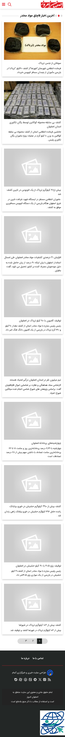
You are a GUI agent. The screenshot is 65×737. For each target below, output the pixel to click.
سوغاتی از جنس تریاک (49, 63)
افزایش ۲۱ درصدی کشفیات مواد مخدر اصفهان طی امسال (32, 257)
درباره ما (25, 658)
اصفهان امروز (32, 697)
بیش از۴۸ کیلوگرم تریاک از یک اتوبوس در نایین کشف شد (34, 192)
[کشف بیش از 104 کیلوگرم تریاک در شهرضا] (32, 603)
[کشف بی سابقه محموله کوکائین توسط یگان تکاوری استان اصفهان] (32, 100)
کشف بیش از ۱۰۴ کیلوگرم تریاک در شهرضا (40, 625)
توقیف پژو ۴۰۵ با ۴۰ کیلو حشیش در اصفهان (38, 566)
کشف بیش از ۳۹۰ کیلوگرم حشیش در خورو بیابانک (35, 506)
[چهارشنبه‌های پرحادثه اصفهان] (32, 421)
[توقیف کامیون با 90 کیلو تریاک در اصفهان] (32, 298)
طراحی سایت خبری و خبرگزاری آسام (29, 673)
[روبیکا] (25, 680)
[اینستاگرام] (44, 680)
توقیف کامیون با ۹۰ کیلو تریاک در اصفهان (40, 321)
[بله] (15, 680)
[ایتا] (30, 680)
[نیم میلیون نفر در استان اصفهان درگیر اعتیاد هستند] (32, 357)
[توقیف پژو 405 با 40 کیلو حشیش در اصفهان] (32, 543)
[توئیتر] (40, 680)
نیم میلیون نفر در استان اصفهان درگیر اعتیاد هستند (35, 380)
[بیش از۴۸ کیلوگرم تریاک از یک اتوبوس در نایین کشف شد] (32, 167)
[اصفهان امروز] (52, 4)
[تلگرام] (35, 680)
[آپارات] (20, 680)
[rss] (49, 680)
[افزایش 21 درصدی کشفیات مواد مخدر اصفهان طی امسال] (32, 235)
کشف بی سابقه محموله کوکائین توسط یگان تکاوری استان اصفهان (35, 125)
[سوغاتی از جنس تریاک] (32, 41)
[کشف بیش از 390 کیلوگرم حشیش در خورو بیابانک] (32, 484)
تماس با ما (38, 658)
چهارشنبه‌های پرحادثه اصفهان (46, 443)
